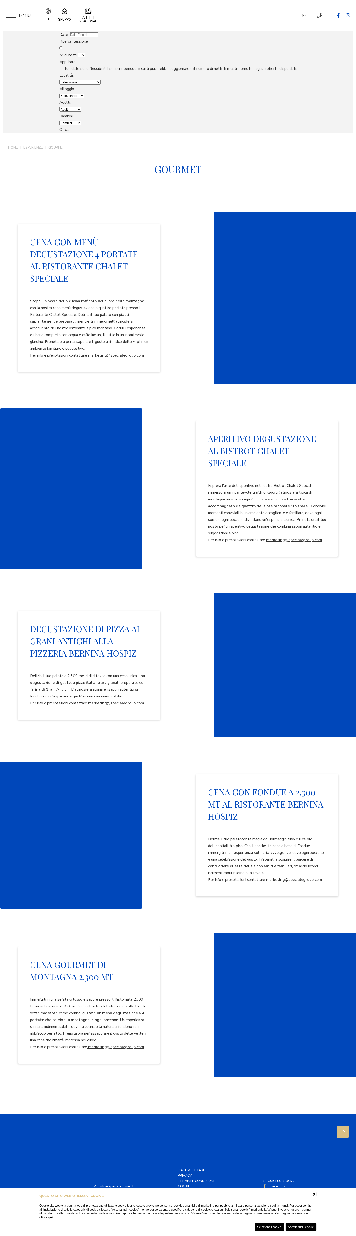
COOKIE (184, 1186)
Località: (66, 75)
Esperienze (33, 147)
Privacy (185, 1175)
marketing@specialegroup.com (116, 355)
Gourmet (56, 147)
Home (13, 147)
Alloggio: (67, 89)
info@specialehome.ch (117, 1186)
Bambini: (66, 116)
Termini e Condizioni (196, 1181)
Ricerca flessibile (74, 41)
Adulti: (65, 102)
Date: (64, 34)
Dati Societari (191, 1170)
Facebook (277, 1186)
